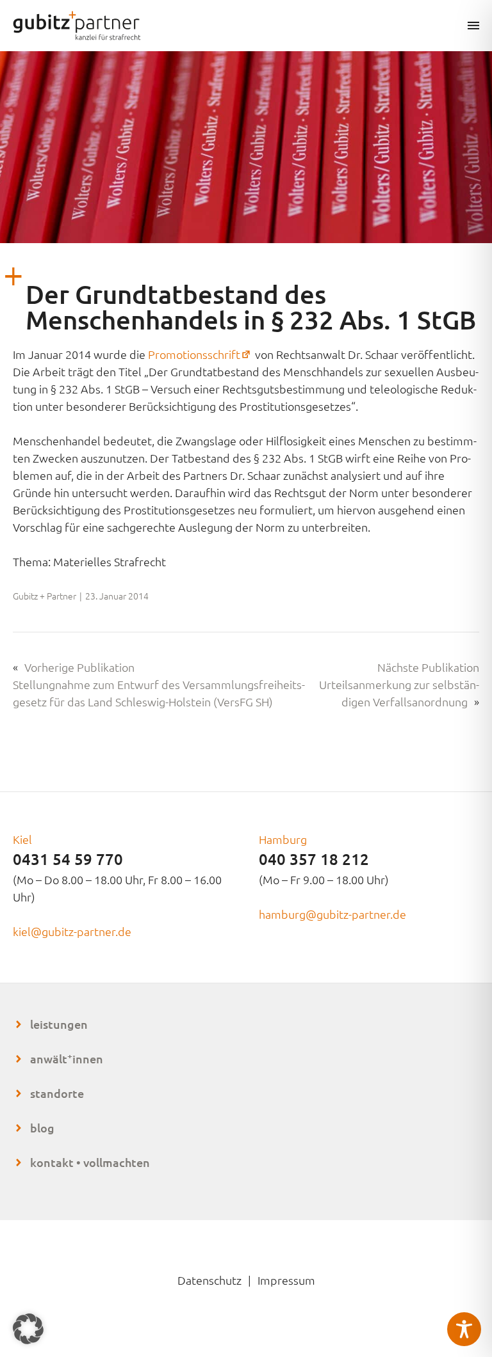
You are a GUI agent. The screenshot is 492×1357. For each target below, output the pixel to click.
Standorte (57, 1093)
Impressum (286, 1280)
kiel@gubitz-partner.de (72, 931)
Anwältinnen (66, 1058)
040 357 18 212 (314, 859)
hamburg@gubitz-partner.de (332, 914)
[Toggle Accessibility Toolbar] (464, 1329)
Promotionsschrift (200, 354)
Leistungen (59, 1024)
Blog (42, 1127)
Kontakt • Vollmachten (90, 1162)
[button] (28, 1329)
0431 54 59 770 (68, 859)
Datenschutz (209, 1280)
